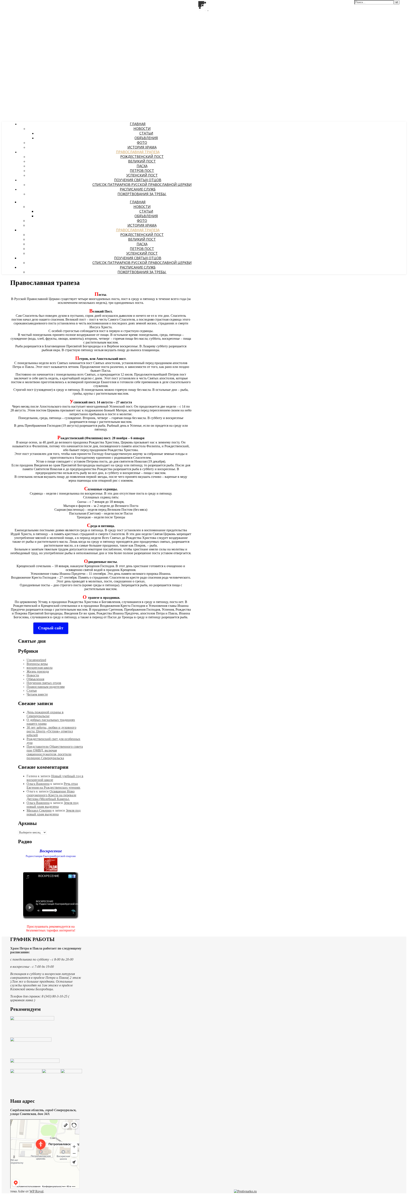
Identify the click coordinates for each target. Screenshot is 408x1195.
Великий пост (142, 161)
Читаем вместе (37, 694)
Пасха (142, 166)
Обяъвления (146, 138)
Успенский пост (142, 175)
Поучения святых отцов (137, 180)
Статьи (146, 133)
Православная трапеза (138, 152)
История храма (142, 147)
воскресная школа (39, 667)
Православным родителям (46, 687)
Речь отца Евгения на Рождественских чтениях (53, 785)
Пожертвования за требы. (142, 194)
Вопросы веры (37, 664)
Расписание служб (138, 189)
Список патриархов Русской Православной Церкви (142, 184)
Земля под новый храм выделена (52, 804)
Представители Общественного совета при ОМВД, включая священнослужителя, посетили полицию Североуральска (55, 752)
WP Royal (36, 1191)
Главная (138, 124)
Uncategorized (36, 660)
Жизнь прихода (38, 671)
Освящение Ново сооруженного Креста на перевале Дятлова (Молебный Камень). (51, 795)
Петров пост (142, 170)
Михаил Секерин (39, 810)
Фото (142, 142)
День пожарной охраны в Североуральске (45, 714)
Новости (142, 128)
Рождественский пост (142, 156)
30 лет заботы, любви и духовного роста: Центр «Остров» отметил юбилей (51, 731)
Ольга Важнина (38, 783)
